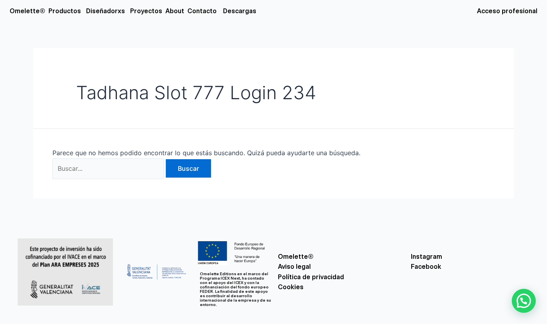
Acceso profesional (507, 11)
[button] (524, 301)
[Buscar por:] (109, 168)
